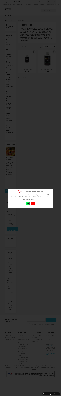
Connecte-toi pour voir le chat (51, 394)
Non (33, 204)
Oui (28, 204)
